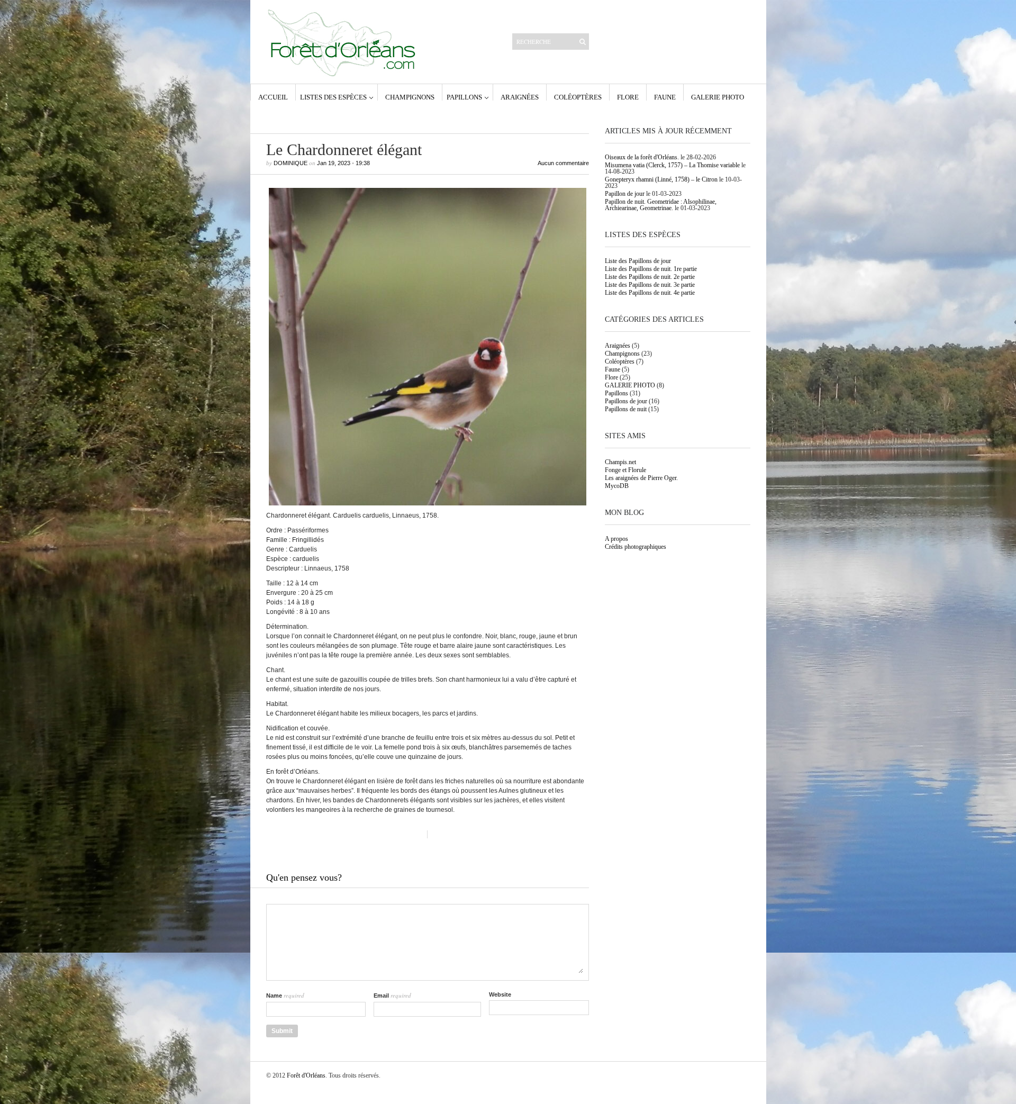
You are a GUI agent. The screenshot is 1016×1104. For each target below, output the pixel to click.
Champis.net (620, 462)
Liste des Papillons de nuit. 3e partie (650, 284)
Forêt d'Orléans (306, 1075)
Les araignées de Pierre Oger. (641, 478)
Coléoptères (578, 97)
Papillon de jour (625, 193)
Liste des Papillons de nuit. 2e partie (650, 276)
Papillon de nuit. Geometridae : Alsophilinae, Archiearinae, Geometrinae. (660, 205)
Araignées (520, 97)
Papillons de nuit (626, 409)
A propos (616, 538)
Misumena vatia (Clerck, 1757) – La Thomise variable (672, 165)
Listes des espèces (333, 97)
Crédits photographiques (635, 546)
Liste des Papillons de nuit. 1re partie (651, 269)
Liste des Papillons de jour (638, 261)
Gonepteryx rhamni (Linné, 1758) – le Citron (661, 179)
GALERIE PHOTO (717, 97)
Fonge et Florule (625, 470)
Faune (665, 97)
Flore (628, 97)
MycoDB (617, 486)
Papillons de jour (626, 401)
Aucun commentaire (563, 163)
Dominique (290, 163)
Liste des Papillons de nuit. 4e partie (650, 292)
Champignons (409, 97)
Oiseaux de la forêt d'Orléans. (642, 157)
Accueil (273, 97)
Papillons (464, 97)
